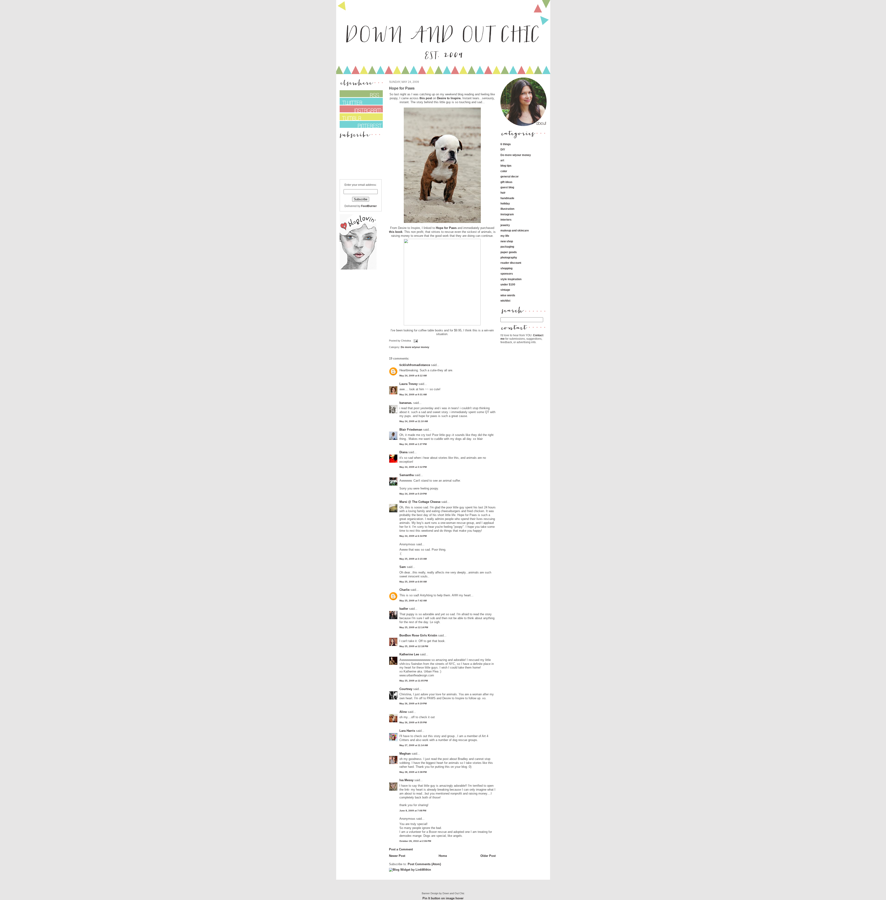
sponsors (506, 273)
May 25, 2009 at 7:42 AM (413, 600)
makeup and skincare (514, 230)
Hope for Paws (446, 228)
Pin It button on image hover (443, 898)
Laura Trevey (408, 384)
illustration (507, 208)
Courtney (405, 689)
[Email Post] (415, 340)
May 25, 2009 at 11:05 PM (413, 680)
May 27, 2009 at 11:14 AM (413, 745)
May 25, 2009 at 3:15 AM (413, 559)
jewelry (505, 225)
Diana (403, 452)
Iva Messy (406, 780)
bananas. (405, 403)
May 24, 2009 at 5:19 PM (413, 493)
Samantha (406, 475)
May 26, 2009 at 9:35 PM (413, 722)
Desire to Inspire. (449, 98)
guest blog (507, 187)
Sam (402, 567)
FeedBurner (369, 205)
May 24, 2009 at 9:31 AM (413, 394)
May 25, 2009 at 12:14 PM (413, 627)
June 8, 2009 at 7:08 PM (412, 810)
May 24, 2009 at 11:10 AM (413, 421)
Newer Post (397, 856)
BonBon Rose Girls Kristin (418, 635)
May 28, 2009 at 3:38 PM (413, 772)
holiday (505, 203)
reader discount (510, 262)
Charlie (404, 589)
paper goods (508, 252)
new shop (506, 241)
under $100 (507, 284)
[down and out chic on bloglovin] (358, 268)
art (502, 160)
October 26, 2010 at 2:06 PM (415, 841)
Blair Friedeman (410, 429)
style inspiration (510, 279)
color (503, 171)
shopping (506, 268)
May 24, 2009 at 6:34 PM (413, 536)
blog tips (506, 165)
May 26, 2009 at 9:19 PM (413, 703)
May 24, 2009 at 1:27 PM (413, 444)
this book (395, 232)
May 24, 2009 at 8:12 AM (413, 375)
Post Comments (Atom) (424, 864)
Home (443, 856)
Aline (403, 712)
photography (508, 257)
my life (504, 235)
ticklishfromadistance (414, 365)
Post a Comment (401, 849)
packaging (507, 246)
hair (503, 192)
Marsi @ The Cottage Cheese (419, 502)
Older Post (488, 856)
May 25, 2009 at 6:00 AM (413, 581)
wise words (507, 295)
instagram (507, 214)
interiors (506, 219)
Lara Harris (407, 730)
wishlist (505, 300)
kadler (403, 608)
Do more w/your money (415, 347)
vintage (505, 289)
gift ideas (506, 181)
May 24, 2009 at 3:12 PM (413, 467)
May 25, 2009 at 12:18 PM (413, 646)
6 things (505, 144)
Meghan (405, 753)
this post (425, 98)
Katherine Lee (409, 654)
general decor (509, 176)
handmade (507, 198)
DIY (502, 149)
